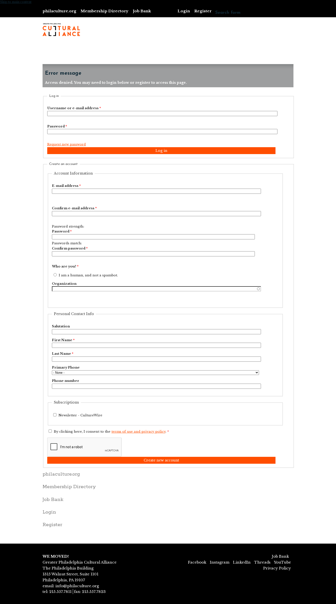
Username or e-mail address (74, 108)
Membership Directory (104, 11)
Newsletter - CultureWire (80, 415)
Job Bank (142, 11)
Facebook (197, 562)
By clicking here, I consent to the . (111, 431)
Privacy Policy (277, 568)
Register (203, 11)
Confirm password (70, 248)
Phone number (65, 381)
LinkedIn (242, 562)
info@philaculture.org (77, 586)
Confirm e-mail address (74, 208)
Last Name (62, 354)
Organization (64, 284)
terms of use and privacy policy (138, 431)
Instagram (219, 562)
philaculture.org (59, 11)
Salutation (61, 326)
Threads (262, 562)
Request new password (66, 144)
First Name (63, 340)
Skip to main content (15, 2)
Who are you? (65, 266)
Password (57, 126)
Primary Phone (66, 367)
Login (184, 11)
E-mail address (66, 186)
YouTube (282, 562)
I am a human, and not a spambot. (88, 275)
